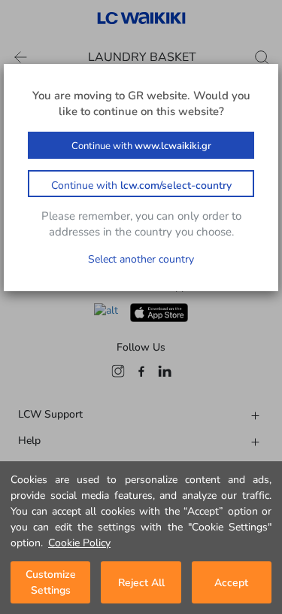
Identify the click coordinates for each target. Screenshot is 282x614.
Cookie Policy (79, 543)
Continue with (141, 146)
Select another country (141, 259)
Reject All (141, 583)
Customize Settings (51, 582)
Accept (231, 583)
